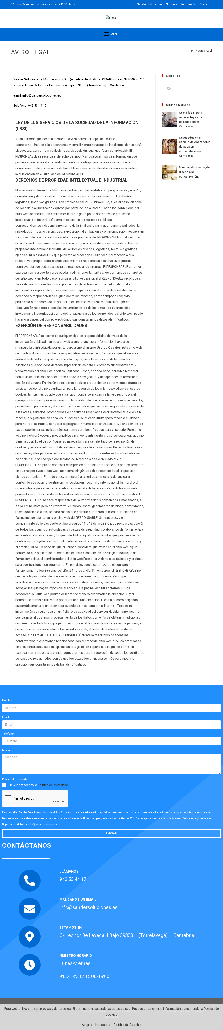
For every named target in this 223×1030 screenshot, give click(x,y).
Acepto (87, 1025)
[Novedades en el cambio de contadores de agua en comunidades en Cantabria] (169, 146)
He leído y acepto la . (39, 785)
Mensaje (7, 750)
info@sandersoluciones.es (34, 4)
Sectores (186, 4)
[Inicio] (192, 50)
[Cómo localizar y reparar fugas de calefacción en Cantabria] (169, 119)
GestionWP (127, 818)
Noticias (171, 4)
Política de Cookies (127, 1025)
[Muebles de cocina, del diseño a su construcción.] (169, 172)
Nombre (7, 700)
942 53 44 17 (66, 4)
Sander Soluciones (150, 4)
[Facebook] (169, 88)
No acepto (103, 1025)
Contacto (206, 4)
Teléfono (8, 733)
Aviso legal (205, 50)
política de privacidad (53, 785)
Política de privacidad (15, 779)
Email (5, 717)
